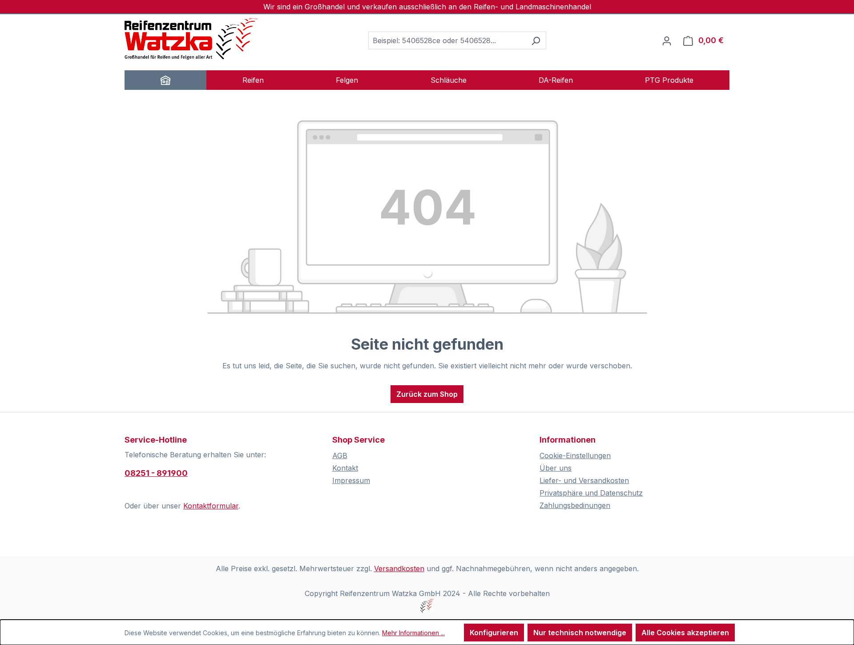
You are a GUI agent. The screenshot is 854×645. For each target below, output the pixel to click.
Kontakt (345, 468)
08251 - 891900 (156, 473)
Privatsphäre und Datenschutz (591, 492)
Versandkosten (399, 568)
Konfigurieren (494, 632)
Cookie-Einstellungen (575, 455)
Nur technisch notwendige (579, 632)
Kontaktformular (210, 505)
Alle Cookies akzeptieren (685, 632)
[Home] (165, 80)
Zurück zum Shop (427, 394)
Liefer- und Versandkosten (584, 480)
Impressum (351, 480)
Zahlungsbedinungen (575, 505)
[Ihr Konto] (666, 40)
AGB (339, 455)
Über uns (556, 468)
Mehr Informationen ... (413, 633)
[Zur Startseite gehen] (191, 39)
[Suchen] (535, 40)
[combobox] (447, 40)
